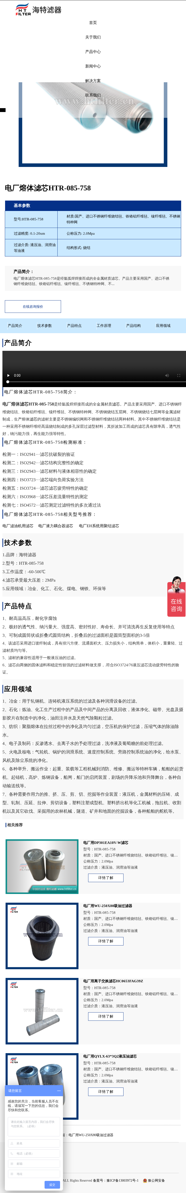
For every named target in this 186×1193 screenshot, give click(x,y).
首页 (93, 23)
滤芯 (116, 404)
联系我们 (93, 95)
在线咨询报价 (33, 306)
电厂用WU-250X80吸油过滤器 (91, 1135)
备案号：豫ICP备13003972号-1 (116, 1180)
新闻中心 (93, 66)
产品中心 (93, 52)
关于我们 (93, 37)
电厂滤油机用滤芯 (17, 526)
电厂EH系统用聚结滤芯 (99, 526)
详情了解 (106, 878)
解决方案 (93, 81)
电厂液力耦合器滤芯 (55, 526)
